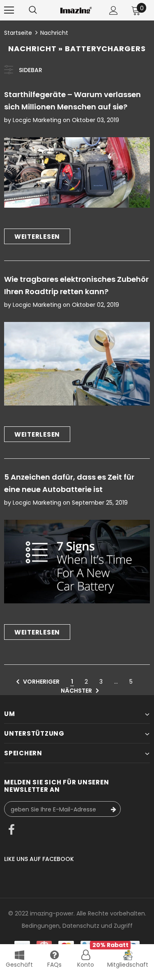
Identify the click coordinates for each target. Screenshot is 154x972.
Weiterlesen (37, 236)
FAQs (54, 965)
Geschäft (19, 965)
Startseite (18, 33)
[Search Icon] (33, 10)
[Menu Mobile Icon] (9, 10)
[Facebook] (11, 830)
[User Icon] (113, 10)
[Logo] (76, 10)
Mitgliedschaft (127, 965)
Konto (85, 965)
